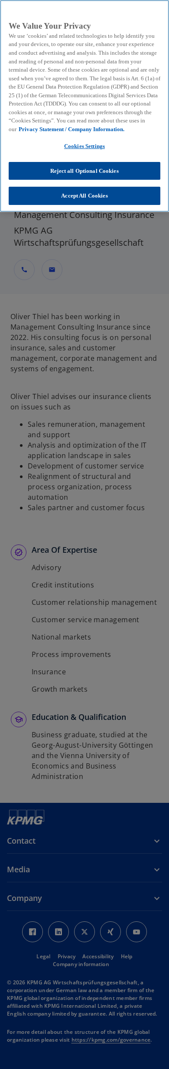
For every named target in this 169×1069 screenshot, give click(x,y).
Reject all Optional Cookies (84, 171)
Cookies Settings (84, 146)
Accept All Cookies (84, 195)
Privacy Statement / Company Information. (71, 129)
